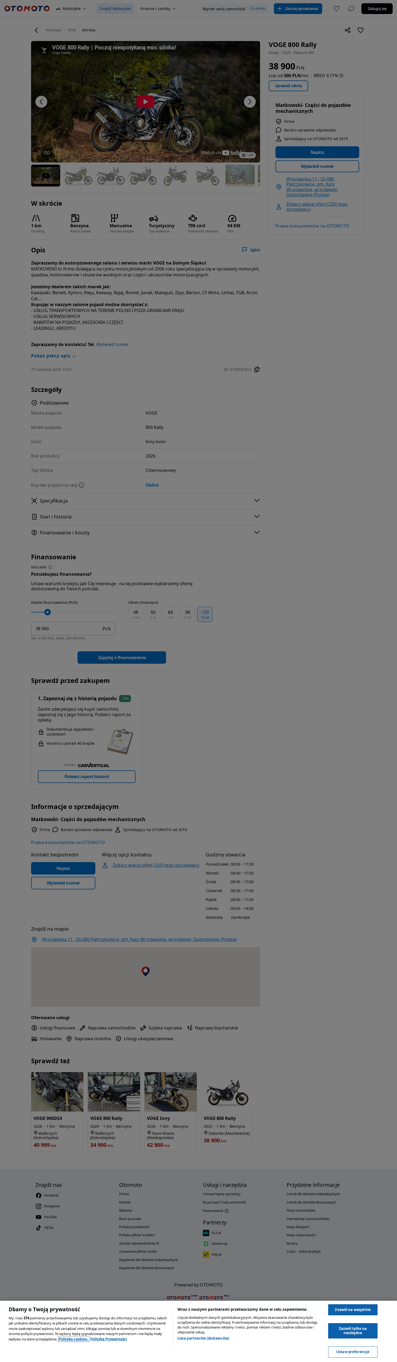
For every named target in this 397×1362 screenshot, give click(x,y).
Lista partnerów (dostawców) (203, 1338)
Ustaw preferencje (352, 1351)
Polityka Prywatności (108, 1339)
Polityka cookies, (74, 1339)
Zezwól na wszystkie (353, 1309)
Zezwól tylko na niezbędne (353, 1330)
